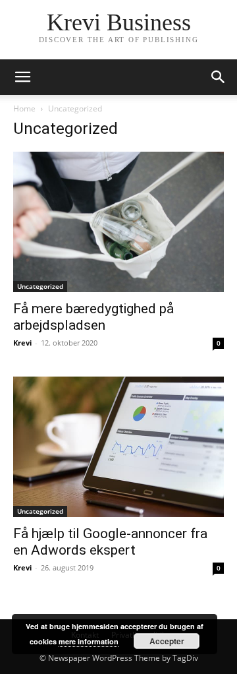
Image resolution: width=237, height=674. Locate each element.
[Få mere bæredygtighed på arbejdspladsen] (118, 222)
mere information (88, 641)
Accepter (166, 641)
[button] (22, 77)
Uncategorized (40, 286)
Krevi (22, 343)
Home (24, 108)
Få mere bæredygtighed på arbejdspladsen (93, 317)
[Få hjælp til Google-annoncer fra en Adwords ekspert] (118, 447)
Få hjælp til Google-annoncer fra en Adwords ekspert (110, 542)
